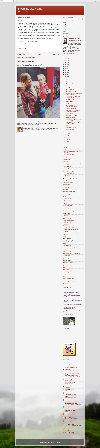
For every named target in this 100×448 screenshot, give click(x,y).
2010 (66, 72)
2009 (66, 74)
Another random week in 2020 (25, 61)
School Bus (65, 234)
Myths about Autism (67, 205)
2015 (66, 62)
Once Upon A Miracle (70, 424)
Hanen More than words (68, 193)
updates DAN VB (67, 271)
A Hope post (67, 387)
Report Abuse (67, 287)
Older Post (56, 54)
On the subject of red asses (71, 433)
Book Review (66, 161)
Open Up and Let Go (70, 382)
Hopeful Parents (67, 198)
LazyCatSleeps (68, 393)
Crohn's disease (67, 166)
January (68, 141)
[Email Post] (28, 41)
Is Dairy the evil (69, 113)
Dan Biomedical (66, 175)
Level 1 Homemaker (69, 417)
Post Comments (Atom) (29, 57)
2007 (66, 144)
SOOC (64, 243)
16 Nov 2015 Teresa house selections (73, 404)
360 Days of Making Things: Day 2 (72, 401)
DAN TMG (65, 180)
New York (65, 207)
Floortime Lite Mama (30, 8)
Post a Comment (23, 48)
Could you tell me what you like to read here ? (28, 121)
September (68, 83)
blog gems (65, 159)
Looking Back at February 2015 (71, 418)
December (68, 78)
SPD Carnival (66, 257)
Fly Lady (65, 189)
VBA (64, 274)
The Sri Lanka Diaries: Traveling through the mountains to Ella (71, 367)
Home (39, 54)
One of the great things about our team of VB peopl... (73, 123)
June (67, 131)
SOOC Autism (66, 245)
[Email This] (31, 41)
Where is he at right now (71, 115)
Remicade (65, 231)
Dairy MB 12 (66, 168)
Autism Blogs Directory (70, 420)
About (64, 26)
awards (65, 156)
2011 (66, 70)
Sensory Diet (66, 238)
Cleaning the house (70, 117)
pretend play (66, 222)
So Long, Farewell (68, 408)
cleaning (65, 164)
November (68, 79)
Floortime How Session (68, 187)
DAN (64, 170)
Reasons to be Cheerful (68, 227)
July (67, 87)
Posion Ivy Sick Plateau (68, 220)
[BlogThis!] (32, 41)
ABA (64, 149)
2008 (66, 76)
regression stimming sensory (70, 229)
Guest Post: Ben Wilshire (70, 422)
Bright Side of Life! (69, 389)
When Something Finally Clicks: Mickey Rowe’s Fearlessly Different (72, 376)
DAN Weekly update (67, 173)
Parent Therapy (69, 101)
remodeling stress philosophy (70, 233)
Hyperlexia (65, 200)
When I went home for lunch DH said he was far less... (73, 111)
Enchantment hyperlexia (68, 182)
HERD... (66, 396)
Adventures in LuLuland (71, 410)
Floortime (65, 27)
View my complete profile (69, 53)
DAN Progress (24, 43)
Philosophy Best (67, 217)
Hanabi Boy (67, 369)
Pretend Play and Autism (29, 127)
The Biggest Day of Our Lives (71, 370)
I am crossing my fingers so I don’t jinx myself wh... (74, 120)
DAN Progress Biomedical (69, 178)
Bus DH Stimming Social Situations (71, 163)
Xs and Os (67, 411)
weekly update (66, 280)
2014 (66, 64)
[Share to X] (33, 41)
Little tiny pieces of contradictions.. (72, 397)
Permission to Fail (68, 380)
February (68, 139)
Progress (65, 224)
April (67, 135)
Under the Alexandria (70, 436)
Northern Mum (68, 364)
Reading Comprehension (69, 225)
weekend (65, 276)
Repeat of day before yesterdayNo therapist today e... (74, 94)
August (67, 85)
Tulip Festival (66, 269)
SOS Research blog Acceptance (70, 253)
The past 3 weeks (70, 129)
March (67, 137)
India (64, 203)
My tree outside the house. (70, 394)
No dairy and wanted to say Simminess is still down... (72, 106)
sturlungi (67, 429)
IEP (64, 201)
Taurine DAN (66, 260)
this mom (67, 400)
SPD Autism (66, 255)
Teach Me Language (68, 262)
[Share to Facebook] (35, 41)
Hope (64, 196)
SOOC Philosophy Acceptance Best (71, 250)
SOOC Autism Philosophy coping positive (72, 247)
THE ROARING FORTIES (71, 403)
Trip (64, 267)
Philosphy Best (66, 218)
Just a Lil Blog (68, 379)
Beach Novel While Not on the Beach (72, 415)
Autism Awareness (69, 383)
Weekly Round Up (67, 278)
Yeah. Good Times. (69, 432)
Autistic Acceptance (67, 154)
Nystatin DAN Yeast (67, 211)
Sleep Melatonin (67, 241)
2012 (66, 68)
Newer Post (21, 54)
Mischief (67, 103)
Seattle (64, 236)
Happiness (65, 29)
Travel (64, 265)
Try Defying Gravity (69, 407)
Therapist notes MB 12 (68, 264)
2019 (66, 60)
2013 (66, 66)
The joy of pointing (70, 99)
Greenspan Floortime (68, 191)
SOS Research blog (67, 251)
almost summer (68, 430)
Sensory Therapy (67, 240)
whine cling (65, 283)
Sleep (67, 125)
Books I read (66, 33)
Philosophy (65, 215)
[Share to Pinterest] (36, 41)
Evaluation (65, 184)
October (68, 81)
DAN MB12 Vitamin (67, 171)
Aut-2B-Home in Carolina (71, 414)
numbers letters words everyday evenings (73, 208)
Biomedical (65, 157)
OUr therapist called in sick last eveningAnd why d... (73, 97)
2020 (66, 58)
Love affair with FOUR (71, 108)
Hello (66, 390)
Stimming (65, 258)
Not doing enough (70, 89)
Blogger (58, 442)
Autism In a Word (69, 386)
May (67, 133)
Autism (64, 31)
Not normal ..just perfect (71, 91)
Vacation (65, 272)
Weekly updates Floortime (69, 281)
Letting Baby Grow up (71, 127)
